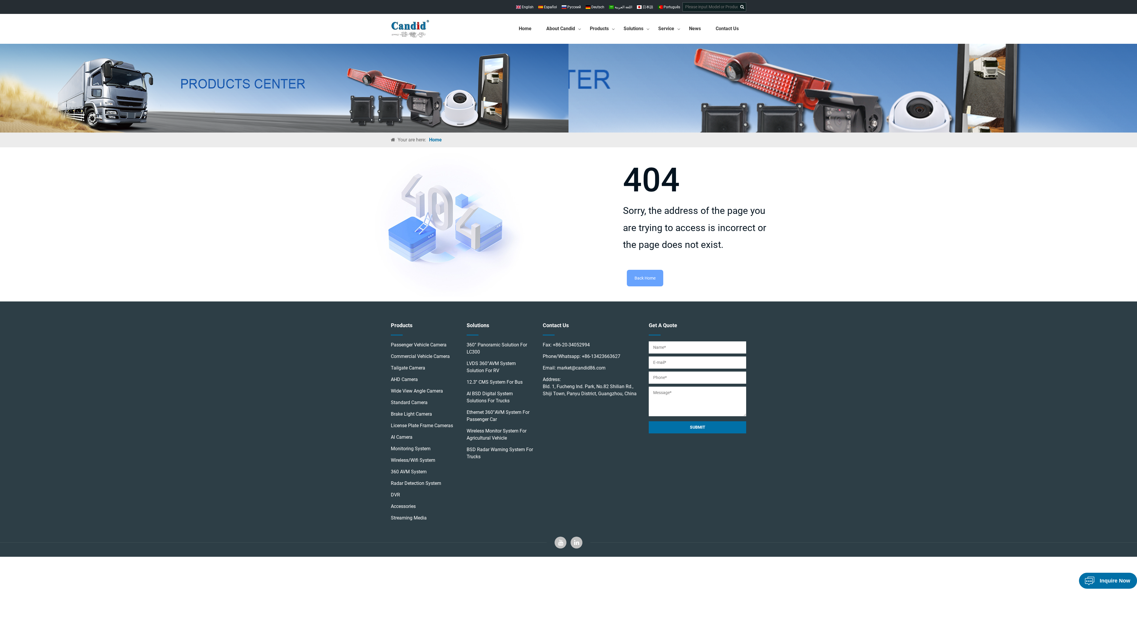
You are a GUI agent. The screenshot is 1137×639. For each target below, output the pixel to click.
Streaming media (409, 518)
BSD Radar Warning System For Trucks (500, 453)
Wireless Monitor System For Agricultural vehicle (496, 434)
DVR (395, 495)
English (527, 7)
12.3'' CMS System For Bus (495, 382)
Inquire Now (1115, 581)
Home (525, 28)
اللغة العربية (623, 7)
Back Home (645, 278)
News (695, 28)
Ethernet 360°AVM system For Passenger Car (498, 415)
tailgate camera (408, 368)
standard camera (409, 402)
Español (550, 7)
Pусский (573, 7)
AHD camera (404, 379)
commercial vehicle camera (420, 356)
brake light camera (411, 414)
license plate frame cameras (422, 425)
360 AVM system (409, 472)
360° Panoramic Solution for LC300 (497, 348)
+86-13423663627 (601, 356)
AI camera (401, 437)
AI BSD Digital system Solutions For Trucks (490, 397)
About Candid (560, 28)
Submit (697, 427)
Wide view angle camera (417, 391)
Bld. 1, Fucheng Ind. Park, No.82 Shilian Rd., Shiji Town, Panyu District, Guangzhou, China (590, 390)
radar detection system (416, 483)
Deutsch (597, 7)
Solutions (633, 28)
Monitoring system (411, 448)
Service (666, 28)
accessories (403, 506)
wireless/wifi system (413, 460)
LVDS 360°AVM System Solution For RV (491, 367)
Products (599, 28)
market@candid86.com (581, 368)
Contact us (727, 28)
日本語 (647, 7)
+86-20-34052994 (571, 345)
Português (671, 7)
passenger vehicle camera (419, 345)
